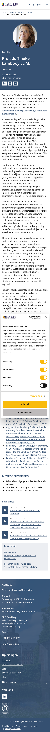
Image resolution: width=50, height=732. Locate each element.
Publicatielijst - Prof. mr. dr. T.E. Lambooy (25, 512)
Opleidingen (7, 726)
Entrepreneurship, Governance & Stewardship (20, 557)
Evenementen (22, 726)
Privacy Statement (13, 728)
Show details (36, 396)
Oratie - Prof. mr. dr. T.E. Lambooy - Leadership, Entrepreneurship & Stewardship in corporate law (27, 524)
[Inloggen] (33, 5)
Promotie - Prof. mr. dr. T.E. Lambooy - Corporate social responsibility (28, 537)
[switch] (43, 370)
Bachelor (6, 660)
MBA (4, 668)
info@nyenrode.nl (10, 644)
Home (4, 12)
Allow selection (25, 412)
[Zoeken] (29, 4)
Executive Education (11, 672)
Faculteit (30, 12)
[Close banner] (46, 317)
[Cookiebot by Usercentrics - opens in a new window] (30, 317)
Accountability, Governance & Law (20, 566)
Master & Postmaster (12, 664)
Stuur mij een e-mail (11, 78)
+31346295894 (9, 74)
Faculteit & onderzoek (16, 12)
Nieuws (34, 726)
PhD (4, 676)
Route (5, 632)
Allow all (25, 404)
